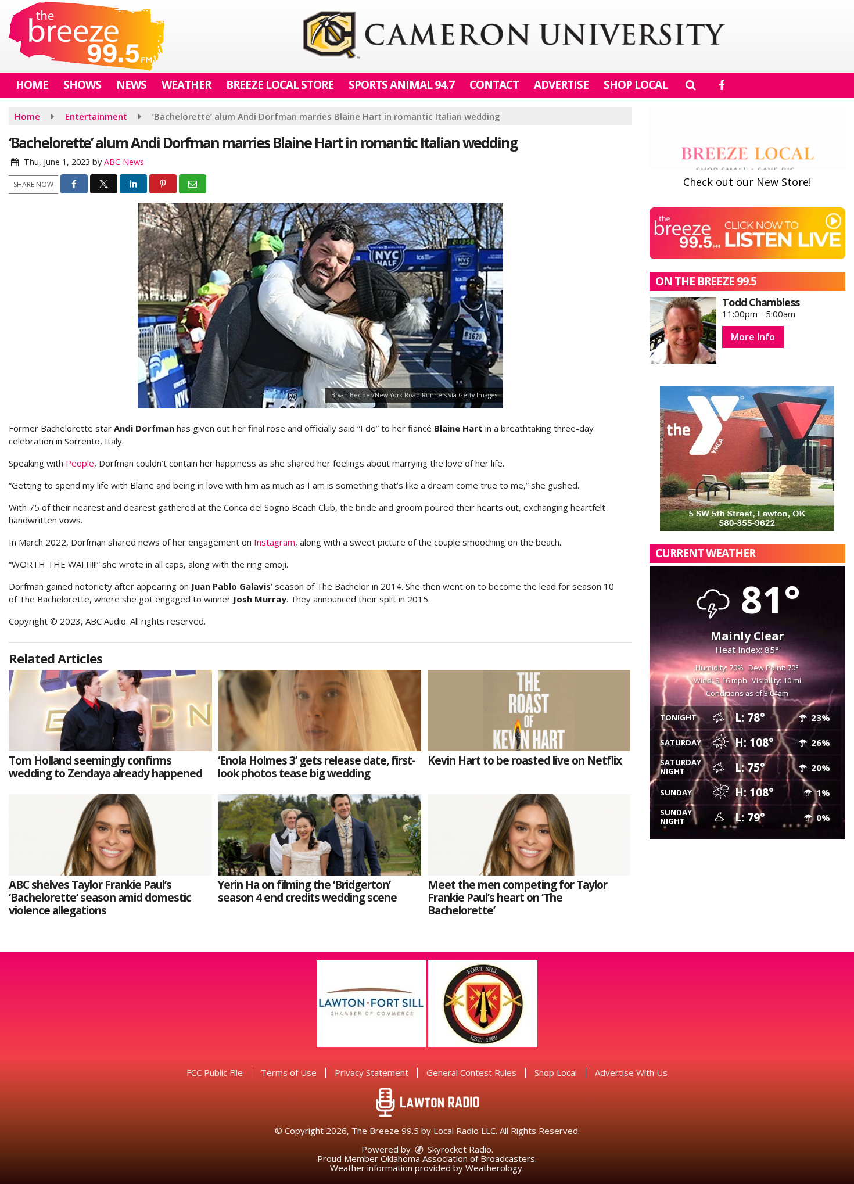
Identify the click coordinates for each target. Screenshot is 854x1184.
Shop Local (636, 84)
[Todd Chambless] (683, 330)
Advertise (561, 84)
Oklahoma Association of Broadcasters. (459, 1158)
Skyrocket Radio (458, 1149)
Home (32, 84)
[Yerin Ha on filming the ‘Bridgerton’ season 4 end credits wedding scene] (319, 835)
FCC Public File (214, 1072)
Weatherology (493, 1168)
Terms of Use (289, 1072)
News (131, 84)
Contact (494, 84)
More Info (753, 337)
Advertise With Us (631, 1072)
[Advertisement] (513, 36)
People (80, 463)
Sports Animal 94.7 (401, 84)
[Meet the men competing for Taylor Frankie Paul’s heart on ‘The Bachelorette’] (529, 835)
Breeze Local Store (279, 84)
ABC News (124, 161)
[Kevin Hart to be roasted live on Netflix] (529, 710)
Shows (82, 84)
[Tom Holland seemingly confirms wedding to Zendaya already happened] (110, 710)
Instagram (274, 542)
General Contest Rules (471, 1072)
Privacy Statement (371, 1072)
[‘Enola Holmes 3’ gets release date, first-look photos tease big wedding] (319, 710)
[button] (690, 84)
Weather (186, 84)
